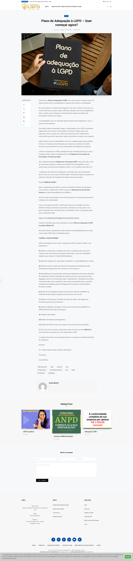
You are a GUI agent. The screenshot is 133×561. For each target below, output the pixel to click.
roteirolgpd (41, 373)
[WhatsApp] (23, 125)
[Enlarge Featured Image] (66, 64)
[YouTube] (74, 539)
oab (67, 370)
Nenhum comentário (66, 29)
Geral (66, 15)
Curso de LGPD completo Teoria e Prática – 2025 (40, 1)
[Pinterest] (23, 112)
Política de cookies (57, 516)
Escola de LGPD (88, 516)
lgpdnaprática (42, 370)
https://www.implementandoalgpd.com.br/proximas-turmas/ (59, 218)
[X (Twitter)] (59, 539)
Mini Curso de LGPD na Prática (91, 520)
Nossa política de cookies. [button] (9, 558)
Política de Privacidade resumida (61, 505)
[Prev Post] (1, 280)
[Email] (23, 117)
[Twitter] (23, 108)
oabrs (73, 370)
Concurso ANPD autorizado (63, 436)
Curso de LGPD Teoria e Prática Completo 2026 (66, 6)
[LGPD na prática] (35, 419)
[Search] (110, 6)
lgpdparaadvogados (56, 370)
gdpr (52, 367)
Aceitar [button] (128, 556)
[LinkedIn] (23, 121)
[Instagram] (64, 539)
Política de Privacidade (58, 509)
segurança (51, 373)
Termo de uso (56, 512)
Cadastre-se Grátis (88, 512)
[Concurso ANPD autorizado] (66, 421)
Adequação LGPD (91, 432)
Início (47, 6)
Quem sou (86, 509)
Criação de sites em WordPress (49, 551)
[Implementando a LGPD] (30, 6)
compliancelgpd (42, 367)
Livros (85, 524)
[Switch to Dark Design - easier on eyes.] (108, 6)
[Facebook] (23, 104)
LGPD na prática (28, 432)
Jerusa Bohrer (54, 383)
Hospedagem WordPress (77, 551)
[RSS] (69, 539)
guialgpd (59, 367)
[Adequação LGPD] (97, 419)
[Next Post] (132, 280)
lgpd (67, 367)
